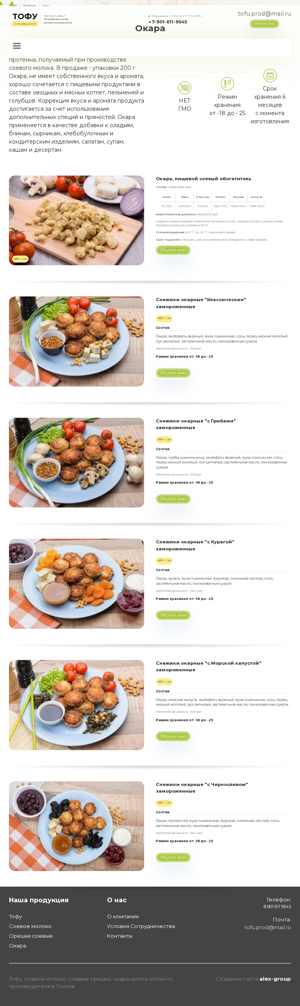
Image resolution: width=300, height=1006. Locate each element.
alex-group (275, 979)
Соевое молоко (30, 926)
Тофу (15, 916)
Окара (17, 945)
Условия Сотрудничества (141, 926)
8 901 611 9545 (277, 906)
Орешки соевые (31, 936)
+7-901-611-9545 (167, 22)
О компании (123, 916)
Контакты (119, 936)
